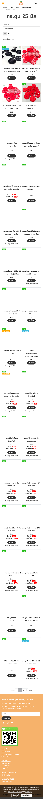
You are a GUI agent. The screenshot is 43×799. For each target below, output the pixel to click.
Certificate (6, 775)
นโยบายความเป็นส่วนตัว (15, 792)
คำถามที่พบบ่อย (7, 781)
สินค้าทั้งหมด (6, 751)
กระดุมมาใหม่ (6, 756)
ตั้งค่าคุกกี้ (15, 795)
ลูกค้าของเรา (6, 766)
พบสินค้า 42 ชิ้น (8, 39)
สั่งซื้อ (12, 78)
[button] (35, 3)
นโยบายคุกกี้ (28, 792)
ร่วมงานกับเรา (6, 768)
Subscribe (6, 718)
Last (30, 690)
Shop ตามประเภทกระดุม (10, 754)
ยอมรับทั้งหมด (26, 795)
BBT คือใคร (6, 763)
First (12, 690)
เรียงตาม (7, 24)
